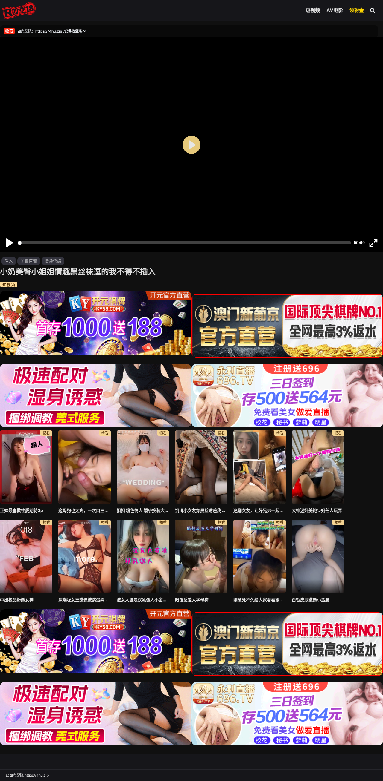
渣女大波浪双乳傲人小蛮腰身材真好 (143, 599)
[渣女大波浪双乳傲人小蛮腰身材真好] (143, 556)
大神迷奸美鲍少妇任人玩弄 (317, 510)
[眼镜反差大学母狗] (201, 556)
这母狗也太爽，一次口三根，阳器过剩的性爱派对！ (84, 510)
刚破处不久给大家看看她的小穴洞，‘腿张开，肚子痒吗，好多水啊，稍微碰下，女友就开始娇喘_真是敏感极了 (259, 599)
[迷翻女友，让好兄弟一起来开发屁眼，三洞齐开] (259, 467)
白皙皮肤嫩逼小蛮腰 (310, 599)
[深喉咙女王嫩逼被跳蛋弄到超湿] (84, 556)
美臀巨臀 (28, 260)
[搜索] (372, 10)
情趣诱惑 (53, 260)
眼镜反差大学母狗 (192, 599)
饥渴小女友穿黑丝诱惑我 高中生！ (201, 510)
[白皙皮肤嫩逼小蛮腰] (318, 556)
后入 (8, 260)
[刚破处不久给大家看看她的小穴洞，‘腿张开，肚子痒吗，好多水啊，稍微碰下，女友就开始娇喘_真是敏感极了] (259, 556)
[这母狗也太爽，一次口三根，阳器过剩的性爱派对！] (84, 467)
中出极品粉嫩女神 (17, 599)
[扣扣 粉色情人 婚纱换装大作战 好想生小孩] (143, 467)
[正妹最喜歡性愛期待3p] (26, 467)
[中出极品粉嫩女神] (26, 556)
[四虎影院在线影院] (19, 10)
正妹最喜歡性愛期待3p (21, 510)
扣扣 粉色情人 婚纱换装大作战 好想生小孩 (143, 510)
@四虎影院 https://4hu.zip (27, 775)
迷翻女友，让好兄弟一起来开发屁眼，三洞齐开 (259, 510)
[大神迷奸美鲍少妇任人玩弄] (318, 467)
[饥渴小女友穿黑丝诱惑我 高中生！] (201, 467)
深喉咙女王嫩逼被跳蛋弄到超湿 (84, 599)
